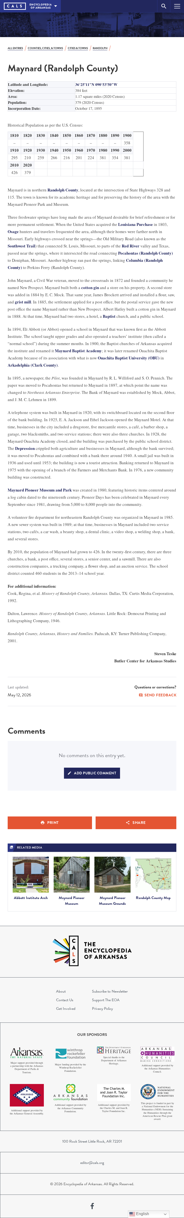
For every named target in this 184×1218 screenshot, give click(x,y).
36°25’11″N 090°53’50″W (96, 84)
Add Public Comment (95, 773)
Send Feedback (160, 695)
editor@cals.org (92, 1163)
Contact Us (64, 1000)
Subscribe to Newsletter (110, 991)
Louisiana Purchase (135, 224)
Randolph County (62, 190)
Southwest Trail (21, 246)
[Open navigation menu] (177, 6)
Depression (25, 448)
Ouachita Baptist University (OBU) (129, 358)
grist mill (23, 302)
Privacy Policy (102, 1008)
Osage (13, 232)
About (61, 991)
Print (53, 823)
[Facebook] (92, 1206)
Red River (130, 246)
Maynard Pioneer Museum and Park (40, 490)
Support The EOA (106, 1000)
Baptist (109, 316)
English (142, 1214)
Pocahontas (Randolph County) (145, 253)
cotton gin (90, 288)
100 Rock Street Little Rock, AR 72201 (92, 1141)
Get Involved (65, 1008)
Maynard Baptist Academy (78, 351)
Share (139, 823)
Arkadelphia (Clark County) (33, 365)
